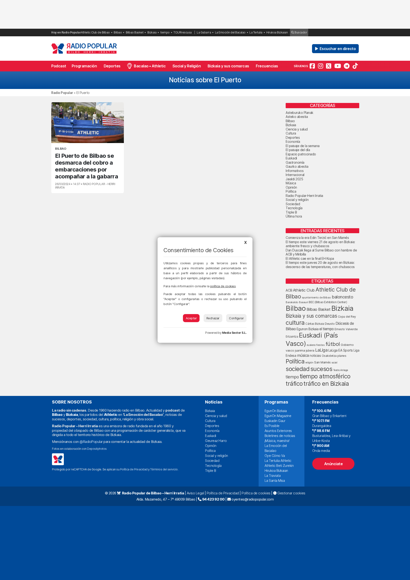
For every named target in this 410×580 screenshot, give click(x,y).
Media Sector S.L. (234, 332)
